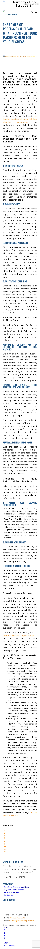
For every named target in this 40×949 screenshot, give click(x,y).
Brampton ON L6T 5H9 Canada (8, 907)
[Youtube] (4, 938)
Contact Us (8, 895)
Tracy (22, 820)
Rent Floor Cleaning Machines (16, 887)
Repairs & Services (11, 892)
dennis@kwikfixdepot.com (21, 920)
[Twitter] (4, 935)
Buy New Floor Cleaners (14, 889)
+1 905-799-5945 (17, 917)
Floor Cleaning (9, 45)
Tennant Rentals (18, 48)
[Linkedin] (4, 932)
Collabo (5, 927)
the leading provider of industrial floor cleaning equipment (20, 119)
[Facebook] (4, 930)
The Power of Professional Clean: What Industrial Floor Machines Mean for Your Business (20, 33)
